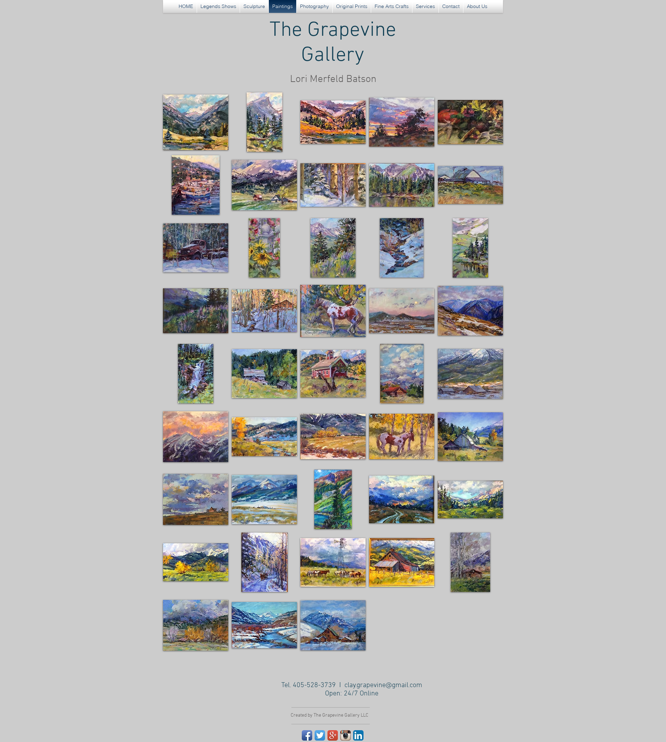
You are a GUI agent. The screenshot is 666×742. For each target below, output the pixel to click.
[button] (195, 122)
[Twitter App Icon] (320, 735)
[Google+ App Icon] (332, 735)
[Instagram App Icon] (345, 735)
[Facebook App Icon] (307, 735)
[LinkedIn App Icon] (358, 735)
